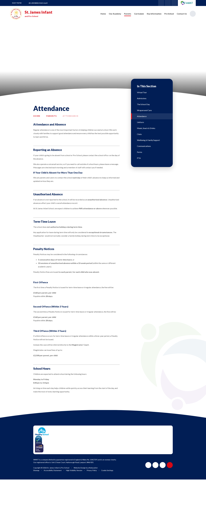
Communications (144, 146)
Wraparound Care (144, 110)
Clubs (139, 134)
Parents (51, 116)
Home (36, 116)
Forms (139, 152)
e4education (93, 468)
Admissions (141, 98)
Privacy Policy (92, 470)
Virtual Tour (142, 92)
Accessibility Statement (53, 470)
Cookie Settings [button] (107, 470)
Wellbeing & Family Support (148, 140)
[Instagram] (174, 3)
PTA (139, 158)
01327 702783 (16, 3)
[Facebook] (168, 3)
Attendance (70, 116)
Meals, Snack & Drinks (146, 128)
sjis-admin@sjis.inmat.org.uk (38, 3)
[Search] (193, 14)
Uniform (140, 122)
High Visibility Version (74, 470)
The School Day (143, 104)
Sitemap (36, 470)
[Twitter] (161, 3)
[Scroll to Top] (170, 465)
